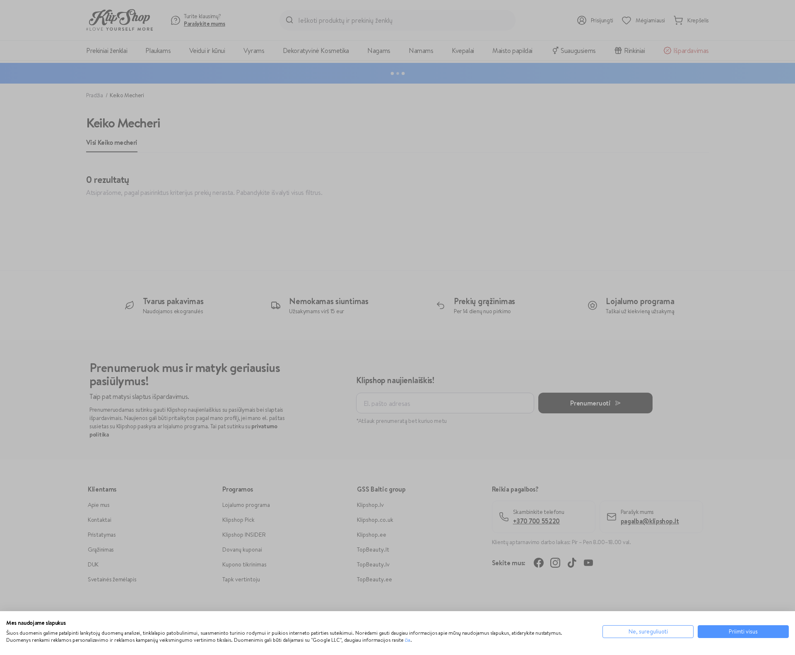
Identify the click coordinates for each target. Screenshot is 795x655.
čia (407, 639)
